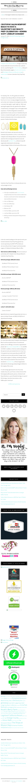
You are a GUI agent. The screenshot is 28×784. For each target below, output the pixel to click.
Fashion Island (4, 74)
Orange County (4, 37)
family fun (19, 700)
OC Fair (4, 718)
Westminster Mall (20, 727)
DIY (12, 700)
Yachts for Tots (12, 141)
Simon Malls (7, 720)
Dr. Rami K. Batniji (17, 68)
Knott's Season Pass (19, 712)
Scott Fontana (20, 192)
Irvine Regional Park (11, 707)
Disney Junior (9, 698)
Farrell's (23, 700)
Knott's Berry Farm (9, 709)
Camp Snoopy (7, 696)
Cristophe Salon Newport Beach (8, 63)
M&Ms (23, 715)
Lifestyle (22, 36)
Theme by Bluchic (14, 782)
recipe (20, 718)
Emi (14, 700)
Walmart (9, 727)
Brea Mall (3, 696)
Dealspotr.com (14, 687)
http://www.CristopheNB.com (13, 346)
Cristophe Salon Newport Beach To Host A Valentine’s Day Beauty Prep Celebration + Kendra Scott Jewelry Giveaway (14, 29)
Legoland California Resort (11, 715)
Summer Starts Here (15, 720)
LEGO (24, 713)
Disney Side (8, 700)
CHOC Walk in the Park (14, 696)
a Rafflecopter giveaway (14, 384)
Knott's (25, 707)
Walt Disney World (14, 727)
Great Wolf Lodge (13, 703)
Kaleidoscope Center (20, 707)
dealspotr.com (14, 670)
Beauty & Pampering (15, 36)
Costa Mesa (21, 696)
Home (3, 14)
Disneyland (15, 698)
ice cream (18, 705)
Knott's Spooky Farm (10, 713)
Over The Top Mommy (16, 781)
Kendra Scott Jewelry (20, 70)
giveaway (4, 703)
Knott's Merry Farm (9, 712)
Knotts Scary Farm (18, 713)
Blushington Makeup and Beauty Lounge (12, 72)
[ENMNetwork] (14, 587)
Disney (5, 698)
